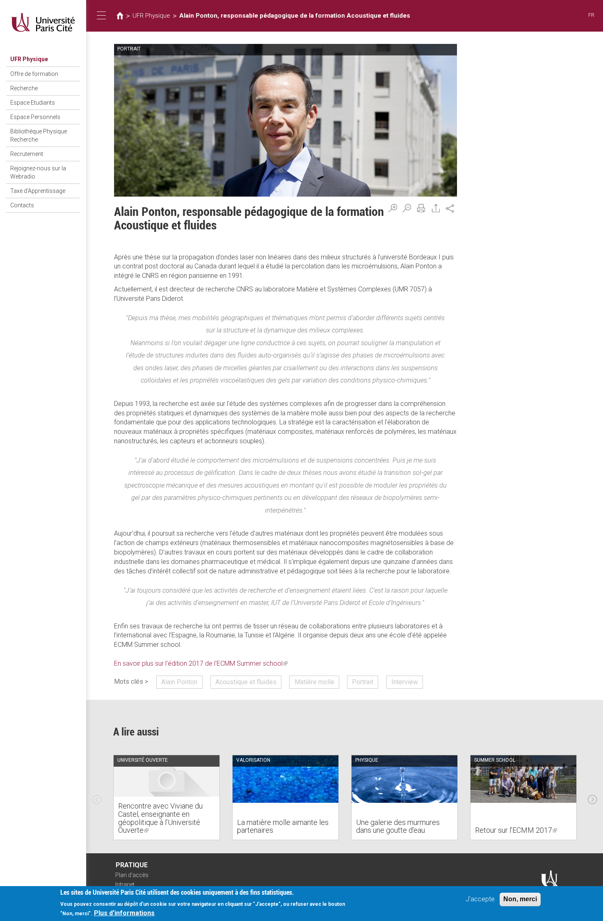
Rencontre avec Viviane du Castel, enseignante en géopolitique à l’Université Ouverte (160, 818)
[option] (166, 797)
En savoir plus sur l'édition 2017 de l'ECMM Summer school (201, 663)
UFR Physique (29, 59)
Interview (404, 682)
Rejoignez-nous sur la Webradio (38, 172)
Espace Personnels (35, 117)
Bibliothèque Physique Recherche (38, 135)
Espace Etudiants (32, 102)
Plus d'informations (124, 913)
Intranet (125, 884)
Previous (96, 797)
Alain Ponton (179, 682)
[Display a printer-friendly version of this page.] (421, 208)
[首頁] (43, 22)
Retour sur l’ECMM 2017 (516, 830)
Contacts (22, 205)
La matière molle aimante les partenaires (283, 826)
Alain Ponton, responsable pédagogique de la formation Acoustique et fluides (294, 15)
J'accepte (480, 899)
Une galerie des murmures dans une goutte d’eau (398, 826)
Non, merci (520, 899)
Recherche (24, 88)
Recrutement (26, 154)
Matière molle (314, 682)
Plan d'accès (131, 875)
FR (591, 15)
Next (592, 797)
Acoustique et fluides (245, 682)
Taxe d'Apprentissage (37, 191)
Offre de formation (34, 74)
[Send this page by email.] (436, 208)
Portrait (362, 682)
